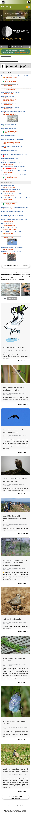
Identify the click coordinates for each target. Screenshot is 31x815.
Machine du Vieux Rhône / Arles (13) (10, 107)
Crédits (21, 805)
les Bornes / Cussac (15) (7, 223)
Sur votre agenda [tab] (12, 298)
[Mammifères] (7, 66)
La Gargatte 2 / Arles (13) (7, 96)
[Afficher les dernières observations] (9, 61)
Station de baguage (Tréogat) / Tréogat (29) (11, 146)
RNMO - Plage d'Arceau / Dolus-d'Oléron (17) (12, 247)
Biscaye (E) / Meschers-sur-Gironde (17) (11, 231)
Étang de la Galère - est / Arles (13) (9, 84)
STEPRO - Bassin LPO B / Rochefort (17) (11, 251)
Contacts (17, 805)
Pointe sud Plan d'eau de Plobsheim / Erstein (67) (13, 166)
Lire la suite (22, 361)
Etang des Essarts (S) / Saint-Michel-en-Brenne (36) (14, 154)
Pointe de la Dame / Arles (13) (8, 135)
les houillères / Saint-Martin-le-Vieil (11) (10, 189)
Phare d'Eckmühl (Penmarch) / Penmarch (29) (12, 139)
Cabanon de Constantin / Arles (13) (9, 80)
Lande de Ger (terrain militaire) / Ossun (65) (11, 162)
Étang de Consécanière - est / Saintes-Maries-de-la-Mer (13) (16, 88)
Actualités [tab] (3, 298)
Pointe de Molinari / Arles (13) (8, 128)
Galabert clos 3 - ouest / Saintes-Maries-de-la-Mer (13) (14, 207)
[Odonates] (25, 66)
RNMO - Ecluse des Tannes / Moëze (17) (11, 236)
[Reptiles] (16, 66)
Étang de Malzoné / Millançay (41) (9, 158)
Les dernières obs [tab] (5, 58)
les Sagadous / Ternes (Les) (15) (9, 227)
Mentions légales (11, 805)
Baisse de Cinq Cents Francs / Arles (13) (11, 193)
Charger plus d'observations (16, 266)
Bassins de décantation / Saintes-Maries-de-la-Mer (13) (14, 75)
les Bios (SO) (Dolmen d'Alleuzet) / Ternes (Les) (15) (14, 219)
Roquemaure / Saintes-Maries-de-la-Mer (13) (12, 211)
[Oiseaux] (3, 66)
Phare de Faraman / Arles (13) (8, 124)
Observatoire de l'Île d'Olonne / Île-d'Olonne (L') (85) (13, 170)
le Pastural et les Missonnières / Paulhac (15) (12, 215)
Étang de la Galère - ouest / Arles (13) (10, 92)
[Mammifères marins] (11, 66)
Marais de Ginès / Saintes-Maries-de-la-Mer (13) (13, 111)
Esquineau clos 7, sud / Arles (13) (9, 202)
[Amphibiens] (20, 66)
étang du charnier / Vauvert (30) (9, 150)
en (28, 6)
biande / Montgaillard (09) (7, 185)
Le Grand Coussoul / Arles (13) (8, 103)
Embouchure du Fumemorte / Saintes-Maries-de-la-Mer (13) (15, 197)
